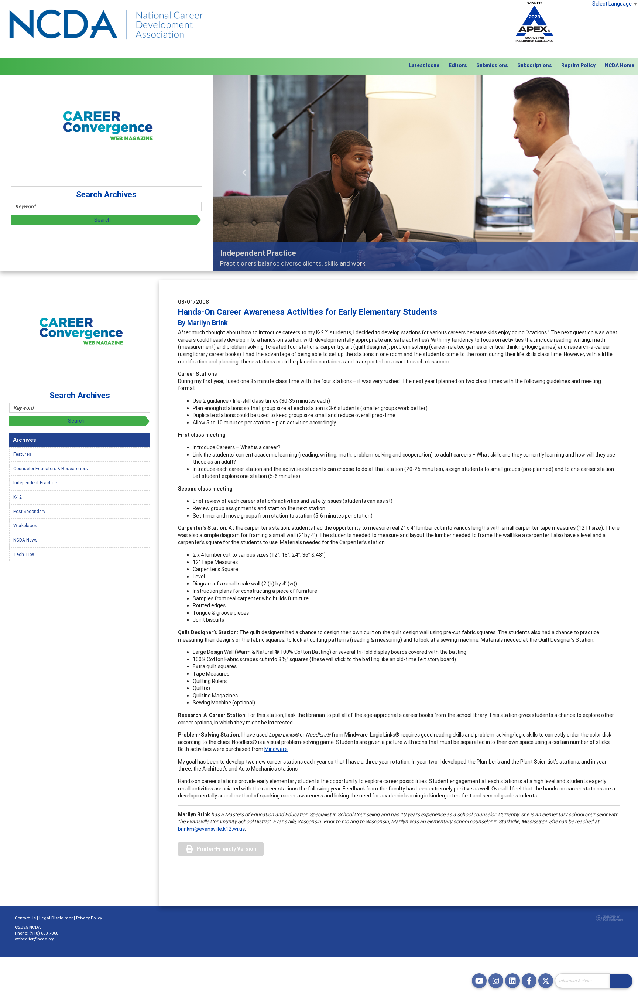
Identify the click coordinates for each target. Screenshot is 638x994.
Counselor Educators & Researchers (50, 468)
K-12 (17, 497)
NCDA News (25, 540)
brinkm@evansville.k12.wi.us (211, 829)
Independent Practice (35, 482)
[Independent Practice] (425, 173)
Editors (458, 65)
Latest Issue (424, 65)
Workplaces (25, 525)
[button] (245, 173)
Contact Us (25, 917)
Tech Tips (23, 554)
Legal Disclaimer (56, 917)
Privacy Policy (89, 917)
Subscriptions (534, 65)
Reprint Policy (578, 65)
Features (22, 454)
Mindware (276, 749)
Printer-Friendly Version (226, 849)
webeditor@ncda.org (35, 939)
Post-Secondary (29, 511)
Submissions (492, 65)
